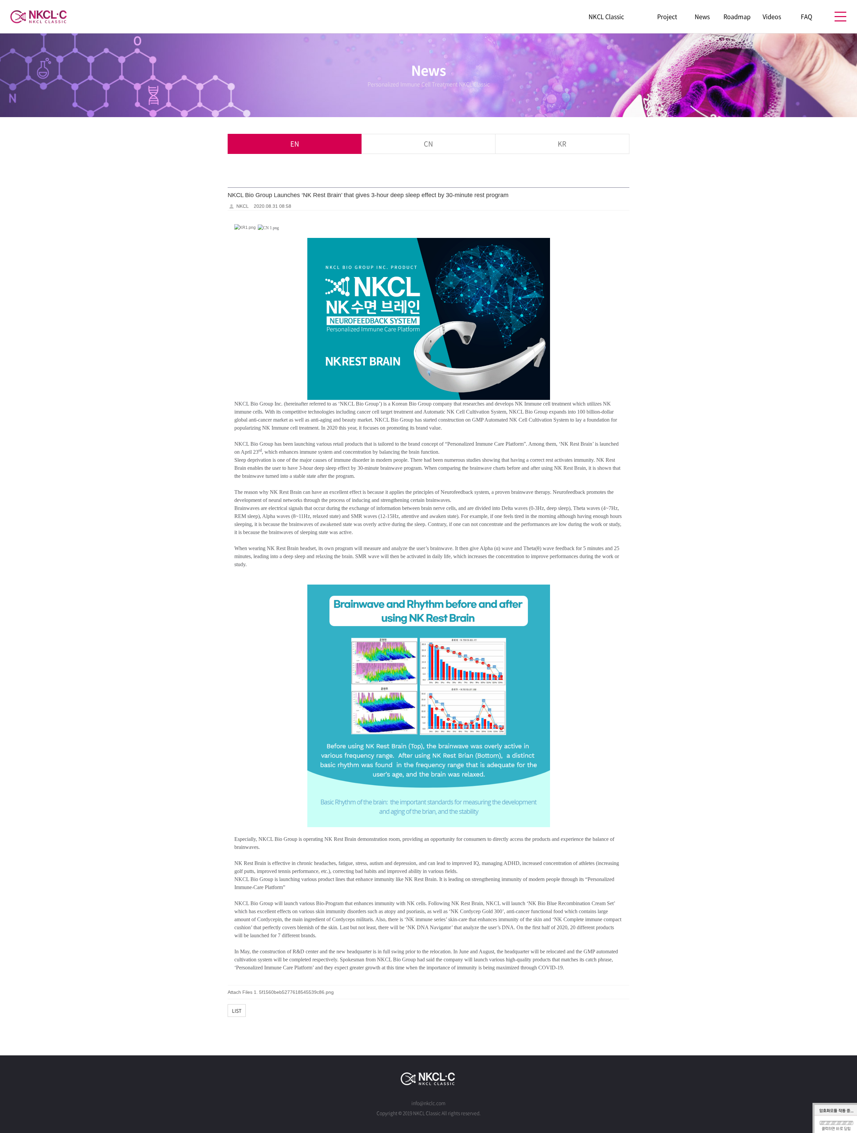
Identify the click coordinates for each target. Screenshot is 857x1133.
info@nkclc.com (428, 1103)
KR (562, 144)
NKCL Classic (606, 16)
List (236, 1010)
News (702, 16)
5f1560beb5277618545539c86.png (296, 992)
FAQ (806, 16)
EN (294, 144)
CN (428, 144)
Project (667, 16)
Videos (772, 16)
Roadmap (737, 16)
